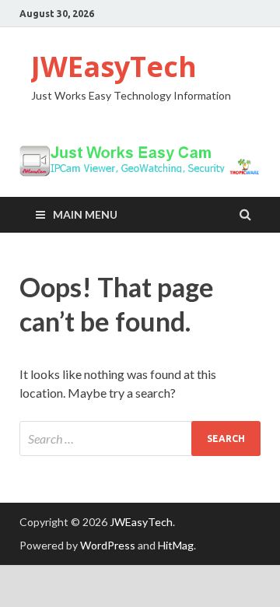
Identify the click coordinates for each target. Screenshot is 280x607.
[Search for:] (140, 438)
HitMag (176, 545)
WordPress (107, 545)
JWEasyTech (114, 66)
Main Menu (85, 214)
